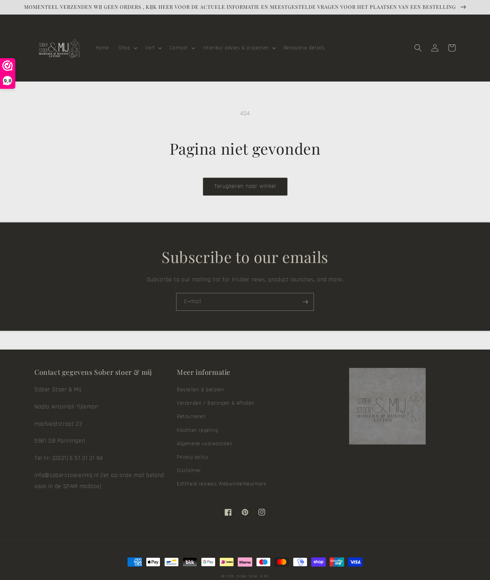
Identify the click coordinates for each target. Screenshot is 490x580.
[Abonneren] (305, 302)
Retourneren (191, 416)
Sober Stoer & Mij (253, 576)
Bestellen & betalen (200, 389)
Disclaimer (189, 470)
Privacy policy (192, 457)
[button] (127, 48)
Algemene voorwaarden (204, 443)
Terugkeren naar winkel (245, 186)
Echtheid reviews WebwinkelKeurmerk (221, 483)
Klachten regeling (197, 430)
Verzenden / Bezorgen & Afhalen (215, 403)
